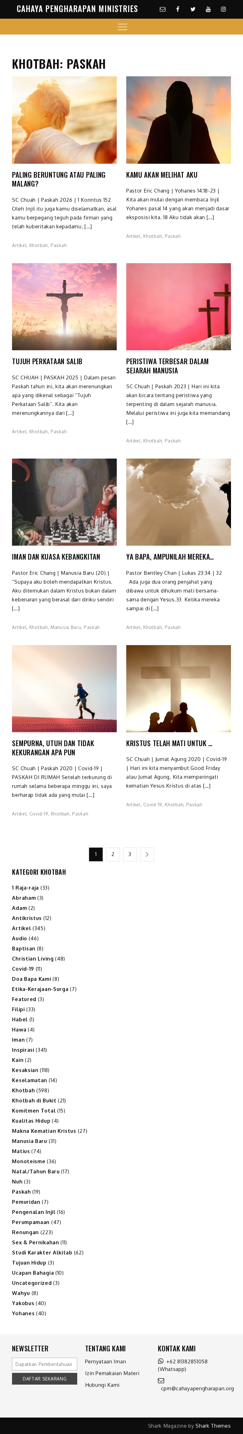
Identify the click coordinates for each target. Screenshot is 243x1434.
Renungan (25, 1232)
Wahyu (21, 1293)
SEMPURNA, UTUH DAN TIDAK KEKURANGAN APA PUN (53, 748)
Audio (19, 938)
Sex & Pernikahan (35, 1242)
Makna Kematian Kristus (44, 1131)
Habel (20, 1019)
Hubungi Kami (102, 1385)
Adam (19, 908)
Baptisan (23, 948)
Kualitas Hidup (31, 1121)
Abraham (24, 898)
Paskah (59, 245)
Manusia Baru (66, 627)
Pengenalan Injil (33, 1212)
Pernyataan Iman (105, 1361)
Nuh (17, 1181)
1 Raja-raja (25, 888)
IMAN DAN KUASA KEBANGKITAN (56, 556)
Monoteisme (28, 1161)
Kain (17, 1060)
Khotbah (38, 245)
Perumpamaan (31, 1222)
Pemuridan (26, 1202)
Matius (21, 1151)
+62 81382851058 (186, 1361)
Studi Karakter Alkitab (42, 1252)
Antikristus (27, 918)
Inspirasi (23, 1050)
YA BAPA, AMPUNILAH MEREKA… (170, 556)
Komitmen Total (34, 1110)
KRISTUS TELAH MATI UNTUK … (169, 743)
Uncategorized (32, 1283)
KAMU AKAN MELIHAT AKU (162, 174)
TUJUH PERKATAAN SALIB (47, 361)
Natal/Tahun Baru (35, 1171)
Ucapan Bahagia (33, 1273)
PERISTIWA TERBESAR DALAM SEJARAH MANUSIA (167, 366)
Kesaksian (25, 1070)
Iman (18, 1040)
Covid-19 (38, 813)
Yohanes (23, 1313)
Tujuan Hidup (29, 1263)
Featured (24, 999)
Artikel (19, 245)
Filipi (18, 1009)
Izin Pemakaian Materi (112, 1373)
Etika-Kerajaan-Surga (40, 989)
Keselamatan (29, 1080)
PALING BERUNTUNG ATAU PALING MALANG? (59, 179)
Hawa (19, 1029)
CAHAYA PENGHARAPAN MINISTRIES (77, 8)
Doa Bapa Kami (31, 979)
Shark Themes (213, 1426)
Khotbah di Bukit (34, 1100)
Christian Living (32, 958)
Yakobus (23, 1303)
